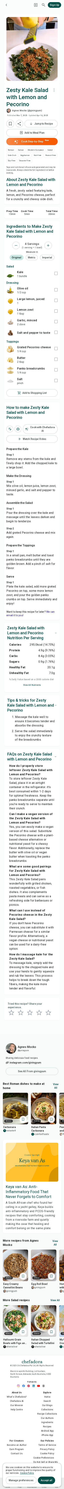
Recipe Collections (47, 1414)
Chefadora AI (17, 1401)
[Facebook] (24, 1385)
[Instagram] (19, 1385)
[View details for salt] (10, 381)
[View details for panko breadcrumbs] (10, 370)
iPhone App (47, 1435)
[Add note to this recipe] (9, 429)
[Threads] (44, 1385)
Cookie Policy (47, 1453)
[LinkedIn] (34, 1385)
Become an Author (16, 1445)
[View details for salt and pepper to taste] (10, 333)
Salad (50, 150)
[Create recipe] (35, 5)
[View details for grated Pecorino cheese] (10, 349)
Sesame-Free (24, 161)
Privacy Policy (47, 1449)
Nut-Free (37, 155)
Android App (47, 1431)
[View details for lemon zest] (10, 311)
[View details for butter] (10, 360)
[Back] (6, 5)
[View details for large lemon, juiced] (10, 301)
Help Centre (17, 1409)
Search (47, 1401)
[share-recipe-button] (19, 123)
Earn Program (17, 1449)
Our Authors (47, 1418)
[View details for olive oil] (10, 290)
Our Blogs (47, 1405)
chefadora (32, 1361)
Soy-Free (11, 161)
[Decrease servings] (16, 245)
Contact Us (17, 1453)
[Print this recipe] (18, 429)
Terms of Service (47, 1445)
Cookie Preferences (43, 1458)
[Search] (43, 5)
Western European (36, 150)
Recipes (47, 1426)
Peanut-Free (50, 155)
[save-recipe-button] (10, 124)
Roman (11, 150)
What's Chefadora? (17, 1397)
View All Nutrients (32, 685)
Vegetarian (25, 155)
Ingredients (47, 1422)
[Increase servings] (48, 245)
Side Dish (12, 155)
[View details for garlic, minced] (10, 322)
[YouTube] (39, 1385)
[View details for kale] (10, 274)
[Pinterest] (29, 1385)
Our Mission (16, 1405)
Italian (21, 150)
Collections (47, 1409)
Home (47, 1397)
